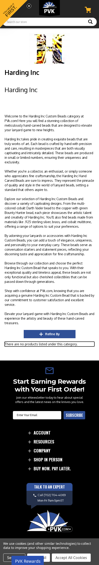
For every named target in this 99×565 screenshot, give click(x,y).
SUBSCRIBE (74, 415)
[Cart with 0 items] (88, 10)
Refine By (52, 334)
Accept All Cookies (71, 557)
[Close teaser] (29, 6)
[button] (14, 14)
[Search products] (90, 22)
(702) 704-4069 (55, 495)
